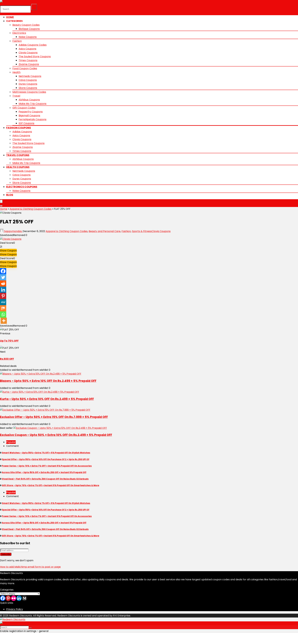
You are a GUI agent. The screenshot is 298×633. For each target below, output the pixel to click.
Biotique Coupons (29, 29)
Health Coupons (17, 167)
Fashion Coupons (18, 128)
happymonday (13, 231)
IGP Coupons (26, 123)
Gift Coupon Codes (24, 108)
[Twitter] (3, 277)
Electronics (19, 33)
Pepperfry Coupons (31, 111)
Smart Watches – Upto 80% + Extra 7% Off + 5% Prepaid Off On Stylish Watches (46, 452)
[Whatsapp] (3, 314)
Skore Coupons (28, 88)
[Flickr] (13, 598)
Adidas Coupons (22, 131)
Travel (16, 96)
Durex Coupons (28, 84)
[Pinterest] (3, 296)
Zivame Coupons (29, 64)
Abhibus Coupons (29, 99)
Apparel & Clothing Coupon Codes (31, 209)
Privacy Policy (14, 609)
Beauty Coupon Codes (26, 25)
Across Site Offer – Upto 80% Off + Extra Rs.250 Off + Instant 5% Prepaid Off (44, 472)
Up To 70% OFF (9, 341)
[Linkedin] (3, 290)
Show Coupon (8, 250)
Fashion (17, 41)
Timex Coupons (28, 60)
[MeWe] (3, 302)
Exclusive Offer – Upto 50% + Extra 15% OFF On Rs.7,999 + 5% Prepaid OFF (54, 417)
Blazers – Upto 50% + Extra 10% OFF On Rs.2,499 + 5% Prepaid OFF (48, 381)
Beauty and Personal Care (104, 231)
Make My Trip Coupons (32, 103)
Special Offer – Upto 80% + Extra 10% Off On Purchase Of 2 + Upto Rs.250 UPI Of (45, 459)
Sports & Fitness (142, 231)
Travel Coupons (17, 155)
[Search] (34, 7)
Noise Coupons (28, 37)
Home (10, 17)
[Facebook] (3, 271)
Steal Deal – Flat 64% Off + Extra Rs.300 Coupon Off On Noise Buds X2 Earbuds (45, 478)
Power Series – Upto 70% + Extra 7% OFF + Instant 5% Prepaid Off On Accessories (47, 465)
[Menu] (1, 201)
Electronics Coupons (21, 187)
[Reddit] (3, 283)
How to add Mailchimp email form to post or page (30, 567)
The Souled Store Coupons (35, 56)
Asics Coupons (27, 49)
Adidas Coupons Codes (33, 45)
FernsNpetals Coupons (32, 119)
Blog (9, 195)
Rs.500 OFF (7, 359)
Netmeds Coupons (30, 76)
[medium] (24, 598)
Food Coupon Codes (24, 68)
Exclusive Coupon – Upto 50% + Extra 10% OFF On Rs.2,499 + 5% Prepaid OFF (56, 435)
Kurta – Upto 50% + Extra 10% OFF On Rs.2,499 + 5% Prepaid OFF (47, 399)
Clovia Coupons (28, 52)
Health (16, 72)
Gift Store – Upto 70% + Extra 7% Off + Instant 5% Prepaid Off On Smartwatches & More (50, 485)
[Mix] (3, 308)
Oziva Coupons (28, 80)
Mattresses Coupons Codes (29, 92)
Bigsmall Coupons (29, 115)
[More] (3, 321)
